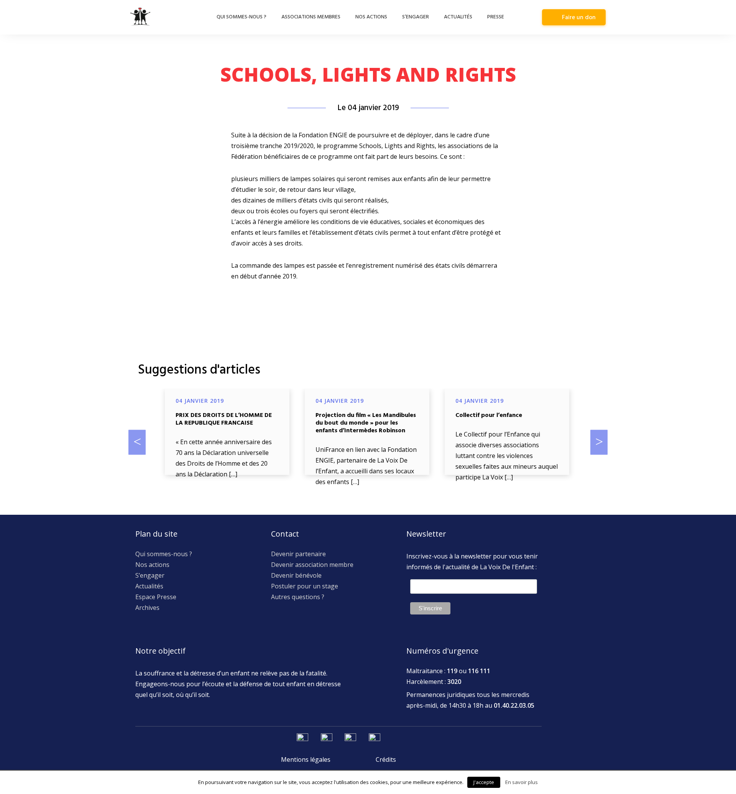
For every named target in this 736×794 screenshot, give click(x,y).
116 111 (479, 671)
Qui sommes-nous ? (241, 17)
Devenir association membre (312, 564)
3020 (454, 681)
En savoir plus (521, 782)
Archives (147, 607)
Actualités (458, 17)
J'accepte (483, 782)
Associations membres (310, 17)
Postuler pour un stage (304, 586)
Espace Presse (155, 597)
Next (599, 442)
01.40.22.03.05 (514, 705)
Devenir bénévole (296, 575)
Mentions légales (305, 759)
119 (452, 671)
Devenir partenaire (298, 554)
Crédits (386, 759)
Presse (495, 17)
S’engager (415, 17)
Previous (137, 442)
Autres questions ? (297, 597)
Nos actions (371, 17)
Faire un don (579, 18)
